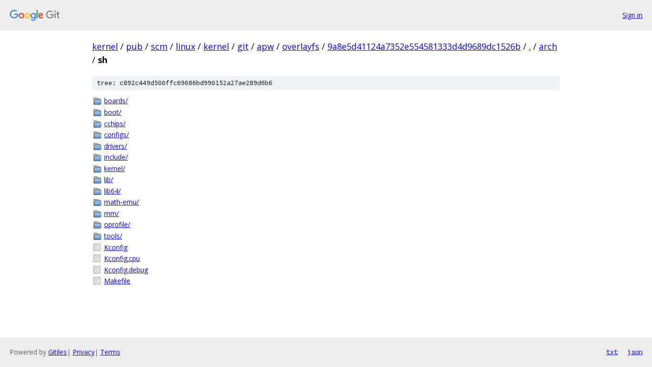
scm (159, 46)
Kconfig (115, 247)
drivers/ (115, 146)
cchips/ (115, 123)
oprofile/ (117, 224)
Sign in (632, 15)
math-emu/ (121, 201)
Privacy (84, 351)
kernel (105, 46)
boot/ (112, 112)
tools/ (113, 235)
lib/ (108, 179)
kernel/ (114, 168)
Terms (110, 351)
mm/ (111, 213)
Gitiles (57, 351)
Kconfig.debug (126, 269)
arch (548, 46)
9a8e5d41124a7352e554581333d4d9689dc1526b (424, 46)
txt (612, 351)
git (243, 46)
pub (134, 46)
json (634, 351)
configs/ (116, 134)
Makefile (117, 280)
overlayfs (300, 46)
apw (265, 46)
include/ (116, 157)
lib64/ (112, 190)
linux (185, 46)
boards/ (116, 100)
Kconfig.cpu (122, 258)
